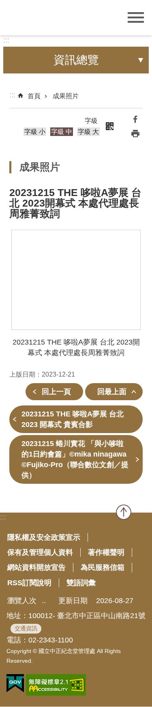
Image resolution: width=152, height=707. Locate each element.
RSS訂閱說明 (29, 583)
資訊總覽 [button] (76, 60)
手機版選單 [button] (136, 17)
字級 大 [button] (88, 131)
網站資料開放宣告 (36, 567)
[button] (76, 280)
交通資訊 (26, 628)
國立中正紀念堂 (54, 17)
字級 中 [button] (61, 131)
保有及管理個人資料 (40, 552)
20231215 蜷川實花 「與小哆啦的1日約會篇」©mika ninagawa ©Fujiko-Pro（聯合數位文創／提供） (74, 459)
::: (6, 40)
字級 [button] (91, 120)
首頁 (34, 96)
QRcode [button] (110, 126)
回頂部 (124, 512)
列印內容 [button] (135, 133)
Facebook (135, 119)
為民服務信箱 (102, 567)
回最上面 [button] (111, 392)
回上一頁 (56, 392)
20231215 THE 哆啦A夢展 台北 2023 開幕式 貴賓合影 (72, 419)
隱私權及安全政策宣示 (43, 537)
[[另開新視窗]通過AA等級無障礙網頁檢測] (56, 685)
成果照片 (66, 96)
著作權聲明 (106, 552)
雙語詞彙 (81, 583)
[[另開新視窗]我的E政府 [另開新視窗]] (15, 683)
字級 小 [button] (34, 131)
